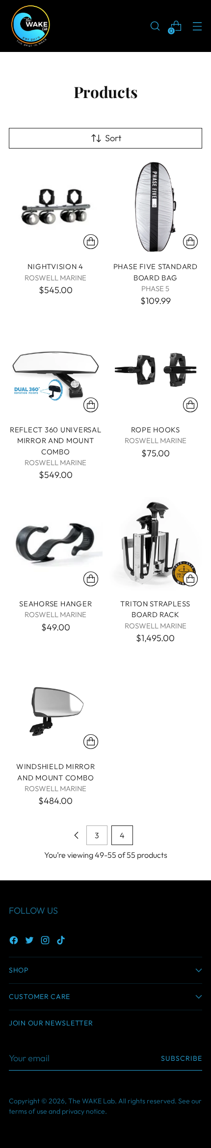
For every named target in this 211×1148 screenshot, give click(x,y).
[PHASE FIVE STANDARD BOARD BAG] (156, 207)
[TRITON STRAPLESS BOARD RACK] (156, 544)
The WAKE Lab (91, 1101)
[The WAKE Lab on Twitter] (30, 941)
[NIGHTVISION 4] (56, 207)
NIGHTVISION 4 (55, 266)
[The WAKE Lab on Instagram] (46, 941)
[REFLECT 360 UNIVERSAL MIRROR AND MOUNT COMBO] (56, 370)
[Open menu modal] (197, 26)
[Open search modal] (155, 26)
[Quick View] (91, 241)
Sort (113, 138)
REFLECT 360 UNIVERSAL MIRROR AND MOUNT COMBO (56, 440)
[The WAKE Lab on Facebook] (15, 941)
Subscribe (182, 1058)
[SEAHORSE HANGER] (56, 544)
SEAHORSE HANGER (55, 603)
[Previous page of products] (76, 835)
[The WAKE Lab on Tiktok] (62, 941)
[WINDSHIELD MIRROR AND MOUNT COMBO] (56, 707)
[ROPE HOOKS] (156, 370)
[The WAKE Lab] (31, 26)
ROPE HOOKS (155, 429)
